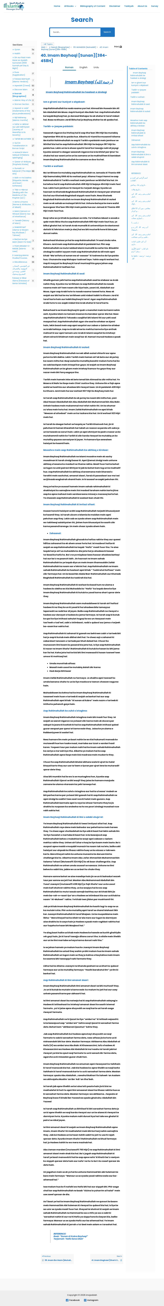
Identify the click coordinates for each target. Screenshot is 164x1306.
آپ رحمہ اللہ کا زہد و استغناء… (139, 228)
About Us (142, 6)
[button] (75, 6)
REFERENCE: (136, 173)
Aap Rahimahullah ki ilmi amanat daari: (140, 163)
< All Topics (48, 44)
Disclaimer (114, 6)
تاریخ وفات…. (136, 189)
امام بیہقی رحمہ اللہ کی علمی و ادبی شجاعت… (140, 235)
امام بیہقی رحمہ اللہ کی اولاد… (140, 202)
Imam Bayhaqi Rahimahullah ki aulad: (140, 110)
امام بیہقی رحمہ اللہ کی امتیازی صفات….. (140, 217)
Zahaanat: (136, 140)
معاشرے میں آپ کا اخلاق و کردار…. (140, 209)
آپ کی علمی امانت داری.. (138, 243)
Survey (154, 6)
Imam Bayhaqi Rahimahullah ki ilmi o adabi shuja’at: (141, 154)
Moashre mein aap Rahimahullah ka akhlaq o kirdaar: (138, 123)
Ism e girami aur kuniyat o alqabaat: (140, 84)
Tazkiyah (129, 6)
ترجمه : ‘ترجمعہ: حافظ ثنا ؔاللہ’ (141, 257)
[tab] (69, 68)
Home (57, 6)
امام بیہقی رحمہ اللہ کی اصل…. (140, 195)
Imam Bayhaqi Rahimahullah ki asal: (140, 102)
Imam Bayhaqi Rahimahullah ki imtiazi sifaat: (138, 133)
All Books (69, 6)
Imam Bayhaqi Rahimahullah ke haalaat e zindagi (138, 75)
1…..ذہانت (135, 222)
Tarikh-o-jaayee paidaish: (138, 91)
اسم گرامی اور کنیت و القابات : (139, 179)
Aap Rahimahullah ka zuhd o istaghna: (140, 146)
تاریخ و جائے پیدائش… (138, 185)
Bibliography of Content (92, 6)
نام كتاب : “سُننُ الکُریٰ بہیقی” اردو (139, 250)
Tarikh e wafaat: (137, 97)
